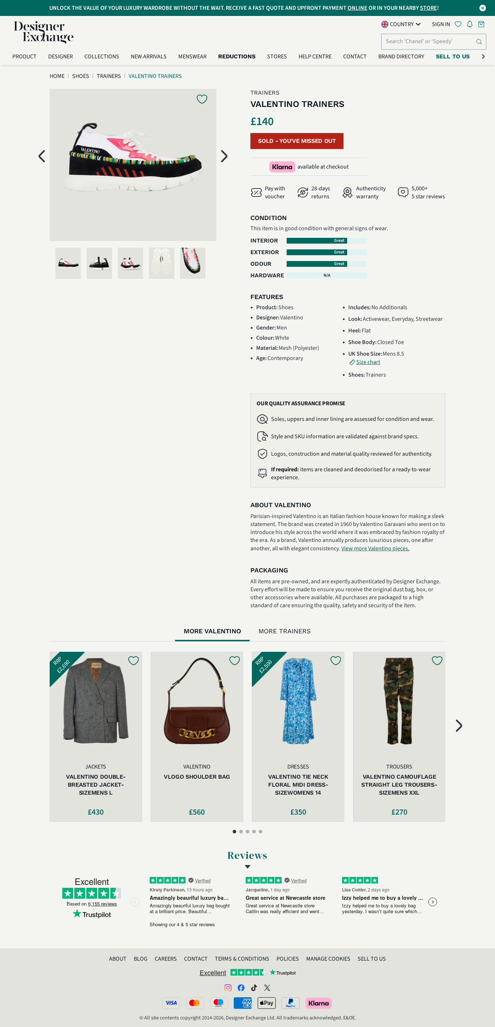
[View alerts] (472, 25)
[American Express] (243, 1003)
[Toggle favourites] (459, 24)
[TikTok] (254, 987)
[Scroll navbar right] (483, 56)
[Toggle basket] (482, 24)
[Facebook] (241, 987)
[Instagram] (228, 987)
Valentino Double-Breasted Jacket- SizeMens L (96, 784)
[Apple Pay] (267, 1003)
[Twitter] (267, 987)
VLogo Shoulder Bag (197, 776)
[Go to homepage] (44, 33)
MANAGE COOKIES (328, 959)
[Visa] (171, 1003)
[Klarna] (319, 1003)
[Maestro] (219, 1003)
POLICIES (287, 959)
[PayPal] (291, 1003)
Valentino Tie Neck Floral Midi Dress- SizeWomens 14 (298, 784)
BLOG (140, 959)
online (357, 8)
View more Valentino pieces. (375, 548)
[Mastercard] (195, 1003)
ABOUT (117, 959)
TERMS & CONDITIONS (242, 959)
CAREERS (166, 959)
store (428, 8)
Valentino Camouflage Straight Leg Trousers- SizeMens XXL (399, 784)
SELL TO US (372, 959)
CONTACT (196, 959)
